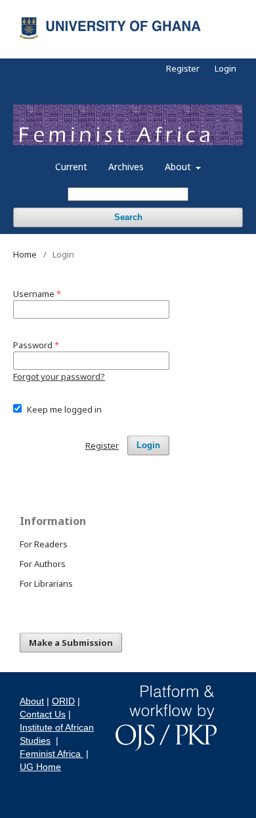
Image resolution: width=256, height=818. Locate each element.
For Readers (44, 544)
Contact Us (43, 714)
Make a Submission (71, 642)
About (179, 166)
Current (71, 166)
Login (225, 68)
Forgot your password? (59, 376)
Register (183, 68)
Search (128, 217)
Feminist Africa (51, 753)
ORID (63, 701)
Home (25, 254)
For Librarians (46, 583)
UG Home (40, 766)
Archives (126, 166)
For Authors (43, 564)
